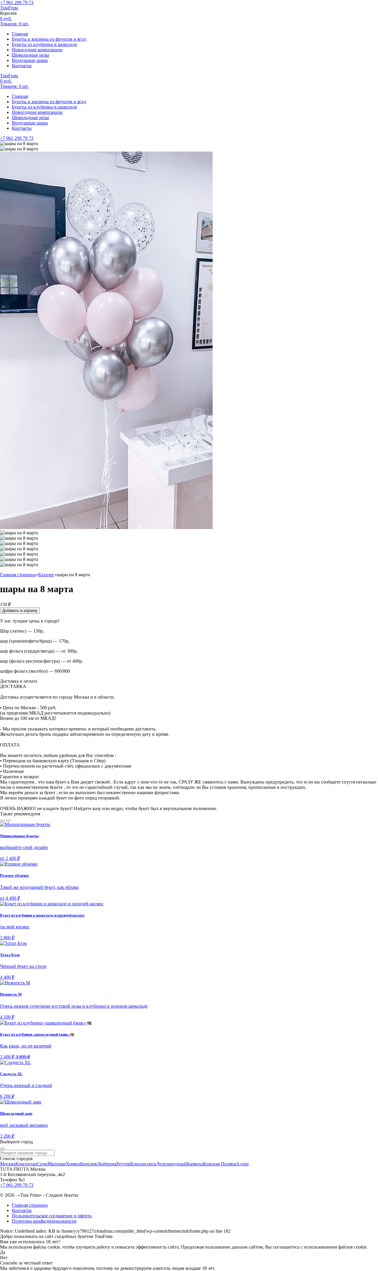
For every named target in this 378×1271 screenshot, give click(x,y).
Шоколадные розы (30, 55)
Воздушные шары (30, 60)
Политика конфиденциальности (44, 1221)
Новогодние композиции (37, 49)
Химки (73, 1163)
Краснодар (26, 1163)
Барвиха (195, 1163)
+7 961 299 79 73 (16, 2)
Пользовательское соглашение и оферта (52, 1215)
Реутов (123, 1163)
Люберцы (106, 1163)
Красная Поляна (219, 1163)
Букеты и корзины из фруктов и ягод (49, 39)
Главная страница (30, 1205)
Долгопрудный (171, 1163)
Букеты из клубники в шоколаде (44, 44)
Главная (20, 33)
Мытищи (57, 1163)
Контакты (22, 65)
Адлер (242, 1163)
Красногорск (143, 1163)
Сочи (42, 1163)
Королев (88, 1163)
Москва (7, 1163)
